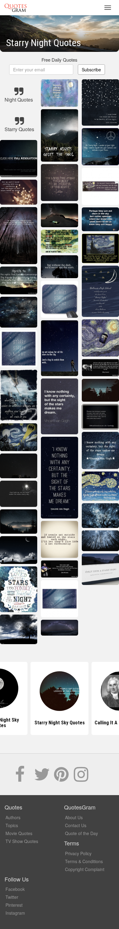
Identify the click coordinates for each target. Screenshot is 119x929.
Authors (12, 817)
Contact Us (75, 825)
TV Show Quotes (21, 841)
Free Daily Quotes (59, 59)
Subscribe (91, 69)
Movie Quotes (18, 833)
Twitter (11, 897)
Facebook (15, 889)
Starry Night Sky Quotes (59, 723)
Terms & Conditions (84, 861)
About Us (74, 817)
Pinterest (14, 905)
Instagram (15, 913)
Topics (11, 825)
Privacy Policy (78, 853)
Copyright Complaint (84, 869)
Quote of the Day (81, 833)
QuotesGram (16, 7)
